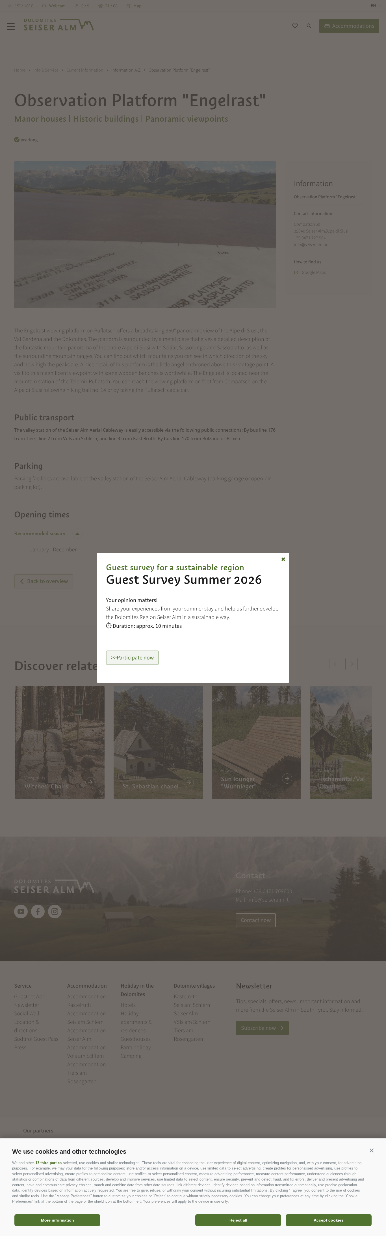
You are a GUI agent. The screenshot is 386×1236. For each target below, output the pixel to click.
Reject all (238, 1220)
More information (57, 1220)
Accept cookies (329, 1220)
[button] (371, 1150)
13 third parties (48, 1163)
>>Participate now (132, 658)
